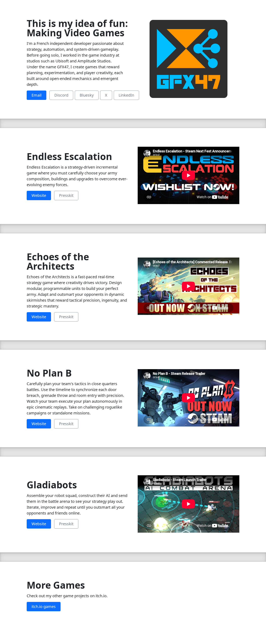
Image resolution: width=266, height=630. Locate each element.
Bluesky (87, 95)
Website (39, 195)
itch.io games (44, 606)
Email (36, 95)
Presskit (66, 195)
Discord (61, 95)
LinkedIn (126, 95)
